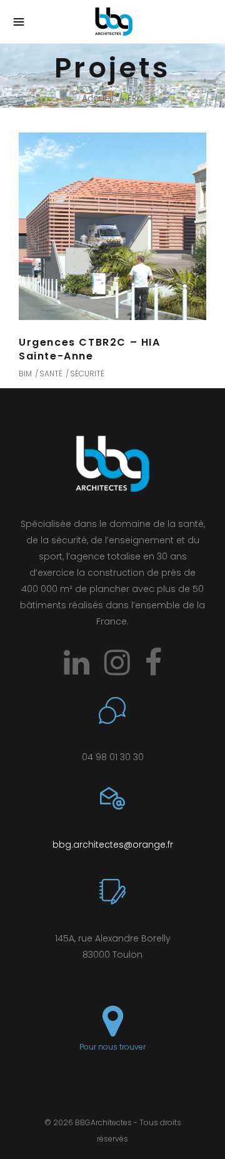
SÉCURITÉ (87, 373)
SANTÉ (50, 373)
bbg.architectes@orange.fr (112, 844)
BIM (25, 373)
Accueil (98, 98)
